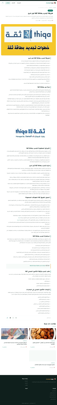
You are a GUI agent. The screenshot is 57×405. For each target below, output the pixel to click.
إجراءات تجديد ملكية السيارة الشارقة (37, 265)
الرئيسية (54, 7)
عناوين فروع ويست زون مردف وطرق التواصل (45, 364)
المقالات (26, 385)
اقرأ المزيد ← (32, 347)
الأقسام (26, 383)
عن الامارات (50, 7)
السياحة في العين (53, 399)
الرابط (19, 217)
